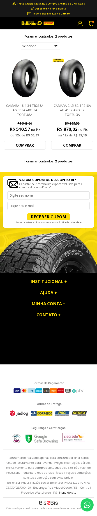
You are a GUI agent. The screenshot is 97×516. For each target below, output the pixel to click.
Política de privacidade (69, 222)
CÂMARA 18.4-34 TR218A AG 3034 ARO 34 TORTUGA (24, 110)
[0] (91, 23)
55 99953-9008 (87, 504)
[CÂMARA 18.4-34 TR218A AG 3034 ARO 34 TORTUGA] (25, 78)
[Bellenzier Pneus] (37, 23)
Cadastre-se (80, 23)
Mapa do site (67, 492)
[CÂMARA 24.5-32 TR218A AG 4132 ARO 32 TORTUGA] (72, 78)
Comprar (25, 145)
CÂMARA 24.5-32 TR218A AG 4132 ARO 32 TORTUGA (72, 110)
